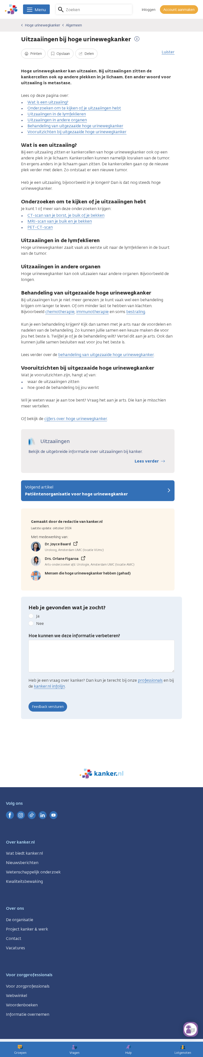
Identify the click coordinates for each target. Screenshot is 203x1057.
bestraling (135, 311)
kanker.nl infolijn (49, 686)
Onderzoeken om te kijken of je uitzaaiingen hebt (74, 108)
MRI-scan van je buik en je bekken (59, 221)
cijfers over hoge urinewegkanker (75, 418)
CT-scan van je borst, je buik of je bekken (65, 215)
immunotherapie (92, 311)
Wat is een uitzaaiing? (47, 102)
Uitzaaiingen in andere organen (57, 120)
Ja (38, 616)
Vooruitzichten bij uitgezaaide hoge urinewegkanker (77, 131)
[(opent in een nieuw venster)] (10, 815)
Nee (40, 623)
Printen (35, 53)
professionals (150, 680)
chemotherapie (60, 311)
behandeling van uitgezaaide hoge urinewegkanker (106, 354)
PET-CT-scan (40, 227)
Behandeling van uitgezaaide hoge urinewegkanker (75, 125)
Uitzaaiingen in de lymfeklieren (56, 114)
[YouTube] (53, 815)
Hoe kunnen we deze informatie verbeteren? (74, 635)
